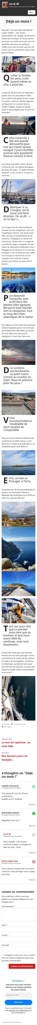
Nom (4, 925)
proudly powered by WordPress (12, 1022)
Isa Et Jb (7, 724)
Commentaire (8, 906)
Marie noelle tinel (10, 861)
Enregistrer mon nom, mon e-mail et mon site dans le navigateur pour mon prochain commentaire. (18, 958)
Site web (5, 945)
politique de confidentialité (18, 1010)
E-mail (5, 935)
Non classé (8, 727)
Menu (32, 12)
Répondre (32, 804)
